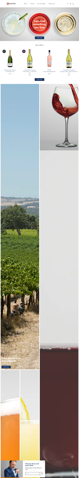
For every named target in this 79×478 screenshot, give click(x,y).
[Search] (68, 4)
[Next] (76, 58)
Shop (25, 3)
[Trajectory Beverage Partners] (11, 4)
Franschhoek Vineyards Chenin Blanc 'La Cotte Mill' (30, 70)
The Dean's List (52, 3)
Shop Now (39, 38)
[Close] (43, 461)
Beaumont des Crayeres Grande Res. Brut (10, 70)
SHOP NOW (39, 79)
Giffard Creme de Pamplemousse (49, 70)
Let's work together (41, 3)
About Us (32, 3)
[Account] (70, 4)
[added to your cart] (73, 4)
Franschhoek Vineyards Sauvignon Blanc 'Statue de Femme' (69, 70)
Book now (6, 367)
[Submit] (41, 473)
